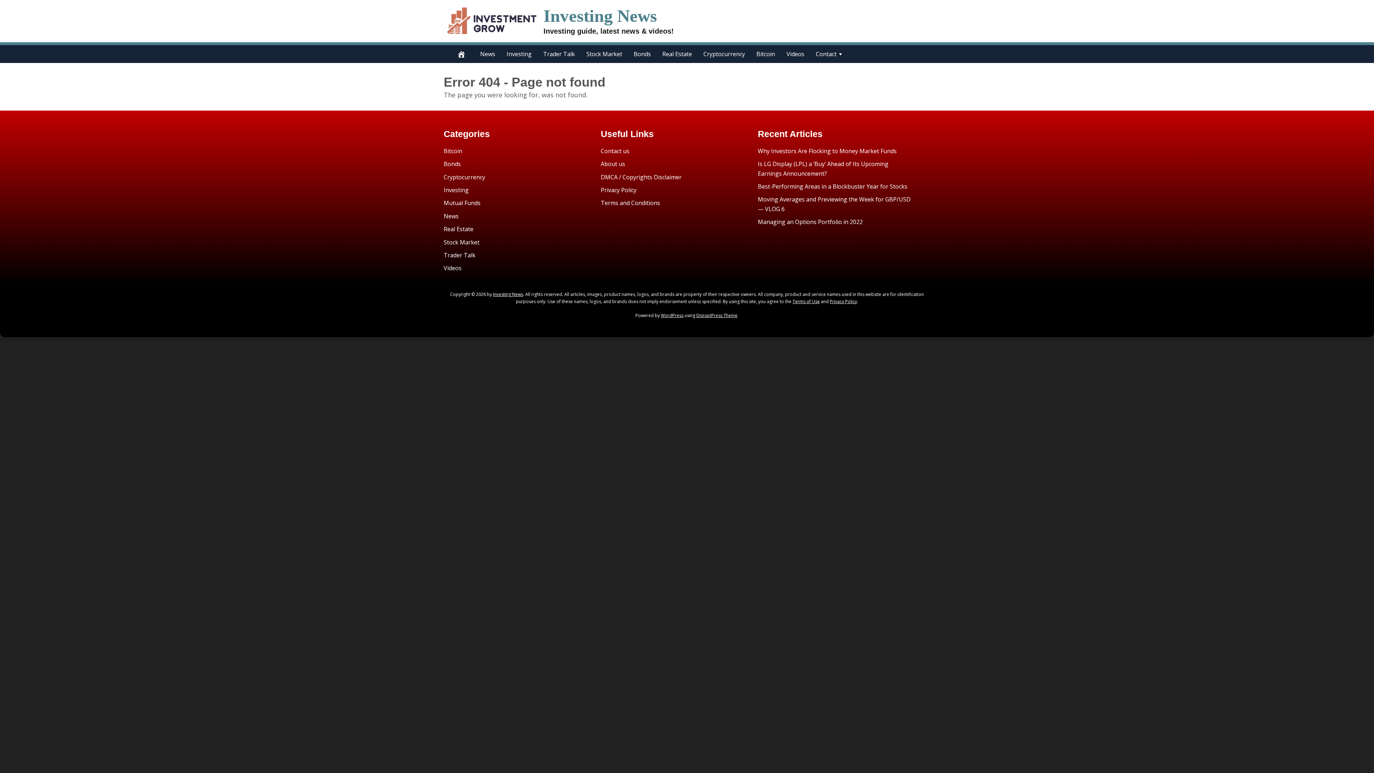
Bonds (642, 54)
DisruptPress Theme (716, 315)
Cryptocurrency (724, 54)
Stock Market (604, 54)
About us (613, 164)
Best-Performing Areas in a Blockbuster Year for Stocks (832, 186)
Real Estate (677, 54)
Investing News (600, 16)
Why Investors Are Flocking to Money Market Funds (827, 151)
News (487, 54)
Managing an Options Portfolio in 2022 (810, 222)
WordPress (672, 315)
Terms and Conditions (630, 203)
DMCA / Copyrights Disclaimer (641, 177)
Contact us (615, 151)
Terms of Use (806, 301)
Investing (519, 54)
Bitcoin (765, 54)
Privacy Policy (619, 190)
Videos (795, 54)
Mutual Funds (462, 203)
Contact (826, 54)
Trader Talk (559, 54)
